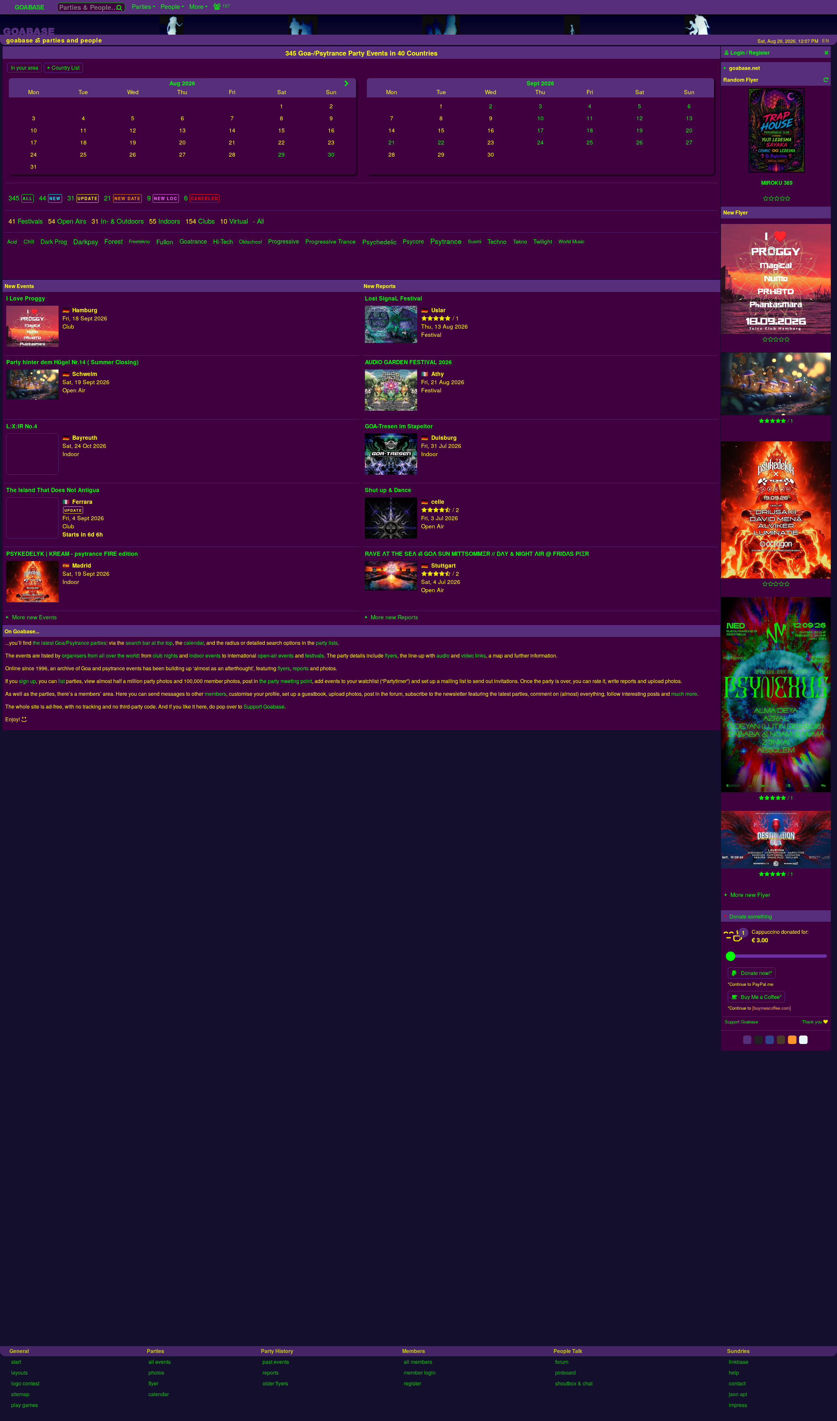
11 (590, 118)
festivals (314, 655)
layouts (19, 1372)
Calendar (158, 1394)
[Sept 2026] (346, 83)
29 (281, 154)
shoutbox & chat (573, 1383)
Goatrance (193, 241)
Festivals (30, 221)
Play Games (24, 1405)
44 (49, 197)
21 (391, 142)
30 (331, 154)
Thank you (812, 1022)
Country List (65, 67)
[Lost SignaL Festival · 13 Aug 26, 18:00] (391, 340)
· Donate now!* (754, 973)
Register (412, 1383)
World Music (571, 241)
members (215, 693)
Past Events (276, 1361)
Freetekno (139, 241)
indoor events (205, 655)
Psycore (413, 241)
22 (441, 142)
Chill (29, 241)
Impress (738, 1405)
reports (301, 668)
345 (20, 197)
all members (418, 1361)
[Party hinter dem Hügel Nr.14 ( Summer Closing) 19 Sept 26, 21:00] (776, 384)
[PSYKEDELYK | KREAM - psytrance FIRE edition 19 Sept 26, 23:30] (776, 510)
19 (639, 130)
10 (540, 118)
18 (590, 130)
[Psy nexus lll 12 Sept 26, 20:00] (776, 695)
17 (540, 130)
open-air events (276, 655)
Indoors (169, 221)
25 (590, 142)
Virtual (238, 221)
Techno (496, 241)
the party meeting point (285, 681)
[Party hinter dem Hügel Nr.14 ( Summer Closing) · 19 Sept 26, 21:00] (32, 397)
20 (689, 130)
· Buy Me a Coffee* (759, 997)
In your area (24, 67)
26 (639, 142)
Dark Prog (54, 241)
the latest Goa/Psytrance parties (69, 642)
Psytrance (446, 241)
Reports (271, 1372)
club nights (165, 655)
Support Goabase (264, 706)
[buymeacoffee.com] (771, 1008)
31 (82, 197)
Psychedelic (379, 241)
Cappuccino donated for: (780, 931)
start (16, 1361)
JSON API (738, 1394)
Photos (156, 1372)
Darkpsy (85, 241)
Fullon (164, 241)
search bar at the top (149, 642)
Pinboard (565, 1372)
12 (639, 118)
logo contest (25, 1383)
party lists (327, 642)
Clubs (206, 221)
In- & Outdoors (122, 221)
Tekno (520, 241)
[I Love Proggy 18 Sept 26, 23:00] (776, 279)
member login (420, 1372)
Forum (561, 1361)
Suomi (474, 241)
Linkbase (738, 1361)
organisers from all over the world (100, 655)
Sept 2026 (540, 83)
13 (689, 118)
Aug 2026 (182, 83)
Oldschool (250, 241)
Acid (12, 241)
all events (159, 1361)
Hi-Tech (223, 241)
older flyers (275, 1383)
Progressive (283, 241)
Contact (737, 1383)
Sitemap (20, 1394)
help (734, 1372)
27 (689, 142)
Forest (113, 241)
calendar (194, 642)
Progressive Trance (330, 241)
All (260, 221)
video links (473, 655)
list (61, 681)
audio (443, 655)
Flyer (153, 1383)
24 (540, 142)
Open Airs (71, 221)
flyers (391, 655)
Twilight (542, 241)
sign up (27, 681)
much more (684, 693)
